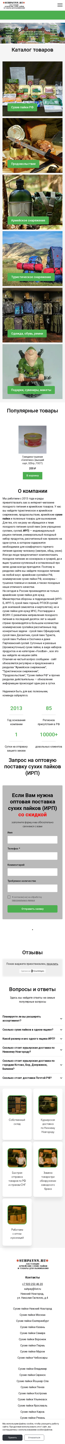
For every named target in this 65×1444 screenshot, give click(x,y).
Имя (10, 832)
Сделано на (25, 971)
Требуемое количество (22, 880)
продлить (52, 963)
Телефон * (14, 848)
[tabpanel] (32, 452)
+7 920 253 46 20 (32, 1284)
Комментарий (16, 864)
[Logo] (13, 5)
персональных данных (23, 900)
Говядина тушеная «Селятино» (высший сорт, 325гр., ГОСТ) (32, 459)
